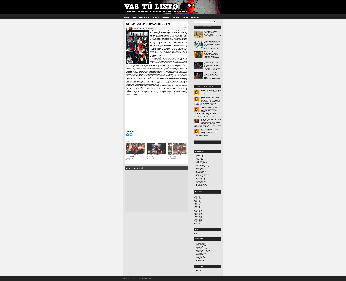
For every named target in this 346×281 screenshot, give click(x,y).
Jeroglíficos (199, 172)
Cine (197, 158)
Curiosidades (200, 165)
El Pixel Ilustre (200, 271)
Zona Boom (199, 259)
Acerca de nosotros (140, 17)
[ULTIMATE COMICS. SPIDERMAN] (135, 148)
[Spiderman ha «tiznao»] (156, 148)
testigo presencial (171, 67)
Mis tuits (196, 234)
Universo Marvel (200, 257)
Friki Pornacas (200, 171)
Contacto (155, 17)
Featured (198, 168)
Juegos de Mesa (201, 174)
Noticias (198, 177)
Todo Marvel (199, 254)
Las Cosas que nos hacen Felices (206, 250)
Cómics (152, 28)
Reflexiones (199, 181)
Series (197, 182)
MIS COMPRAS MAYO (174, 154)
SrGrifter (134, 28)
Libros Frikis (199, 175)
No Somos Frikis (201, 253)
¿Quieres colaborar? (171, 17)
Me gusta (198, 142)
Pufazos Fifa (199, 180)
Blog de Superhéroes (202, 246)
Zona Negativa (200, 260)
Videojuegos (199, 185)
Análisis (198, 155)
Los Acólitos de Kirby (202, 251)
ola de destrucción (176, 51)
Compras (198, 161)
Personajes (199, 178)
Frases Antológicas (201, 169)
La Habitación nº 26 (202, 249)
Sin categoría (200, 184)
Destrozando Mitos (201, 167)
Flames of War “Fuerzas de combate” (210, 98)
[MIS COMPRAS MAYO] (177, 148)
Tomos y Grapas (201, 256)
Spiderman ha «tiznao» (153, 154)
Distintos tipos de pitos (213, 90)
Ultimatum (158, 36)
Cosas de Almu (200, 162)
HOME (126, 17)
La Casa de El (200, 247)
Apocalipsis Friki (201, 244)
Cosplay (198, 164)
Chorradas (199, 156)
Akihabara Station (201, 243)
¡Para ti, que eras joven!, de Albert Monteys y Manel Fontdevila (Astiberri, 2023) (209, 110)
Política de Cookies (190, 17)
